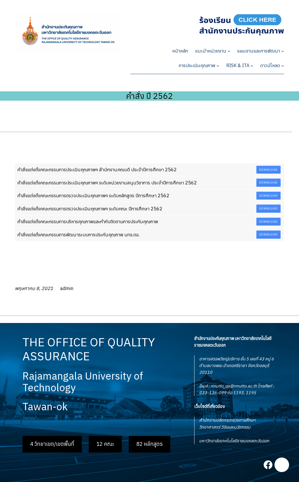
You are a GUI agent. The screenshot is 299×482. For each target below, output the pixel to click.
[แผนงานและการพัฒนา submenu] (282, 51)
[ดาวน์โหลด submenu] (282, 65)
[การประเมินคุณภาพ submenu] (217, 65)
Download (268, 170)
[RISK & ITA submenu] (252, 65)
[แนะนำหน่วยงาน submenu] (228, 51)
